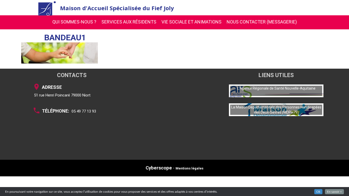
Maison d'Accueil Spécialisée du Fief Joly (117, 8)
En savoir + (334, 191)
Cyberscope (159, 168)
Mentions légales (189, 168)
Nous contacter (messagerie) (262, 21)
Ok (318, 191)
